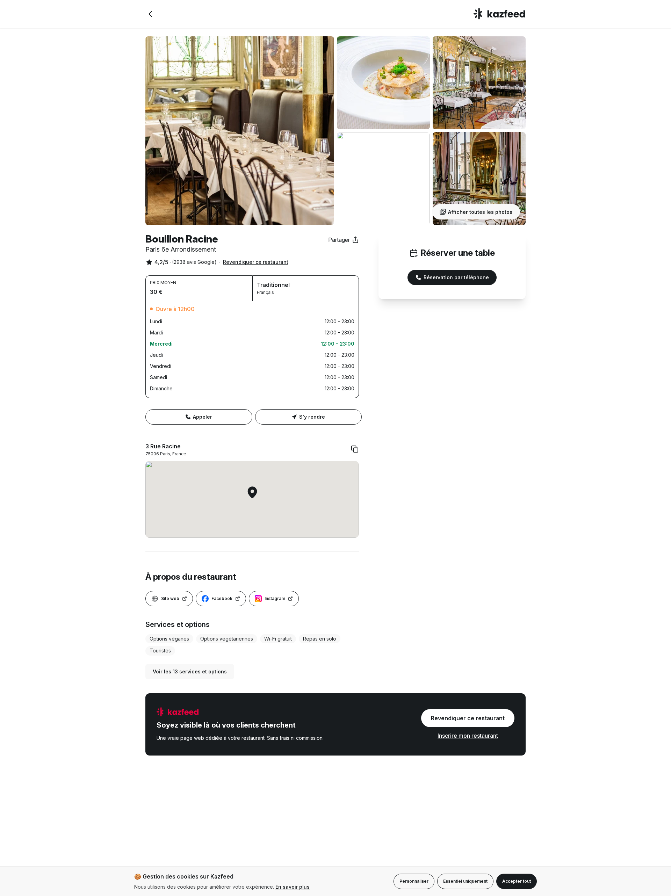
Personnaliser (413, 881)
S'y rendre (312, 417)
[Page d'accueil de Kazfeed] (500, 14)
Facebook (221, 598)
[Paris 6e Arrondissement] (150, 14)
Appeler (202, 417)
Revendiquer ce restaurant (255, 262)
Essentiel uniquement (465, 881)
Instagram (275, 598)
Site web (170, 598)
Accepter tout (516, 881)
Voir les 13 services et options (190, 671)
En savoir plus (292, 887)
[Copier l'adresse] (355, 449)
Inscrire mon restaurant (468, 735)
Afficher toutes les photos (480, 212)
